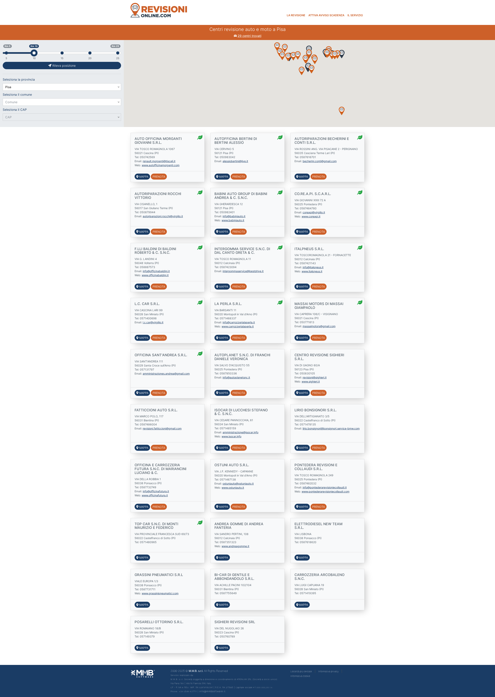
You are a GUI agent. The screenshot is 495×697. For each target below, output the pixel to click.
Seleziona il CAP (15, 110)
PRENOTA (159, 176)
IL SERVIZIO (355, 15)
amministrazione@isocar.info (240, 432)
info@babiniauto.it (234, 216)
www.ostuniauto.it (233, 487)
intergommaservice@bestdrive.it (243, 271)
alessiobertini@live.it (235, 161)
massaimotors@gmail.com (319, 326)
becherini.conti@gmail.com (320, 161)
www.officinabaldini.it (155, 275)
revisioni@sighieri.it (315, 377)
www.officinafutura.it (155, 495)
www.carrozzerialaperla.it (238, 326)
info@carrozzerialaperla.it (239, 322)
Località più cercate (301, 671)
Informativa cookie (300, 676)
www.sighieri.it (311, 381)
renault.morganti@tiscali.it (159, 161)
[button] (301, 71)
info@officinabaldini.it (156, 271)
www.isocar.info (231, 436)
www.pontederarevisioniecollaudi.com (325, 491)
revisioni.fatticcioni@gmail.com (162, 428)
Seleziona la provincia (19, 79)
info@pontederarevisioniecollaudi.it (325, 487)
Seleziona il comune (17, 94)
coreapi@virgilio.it (314, 212)
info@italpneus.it (313, 267)
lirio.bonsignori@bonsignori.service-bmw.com (331, 428)
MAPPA (143, 176)
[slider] (34, 52)
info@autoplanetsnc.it (236, 377)
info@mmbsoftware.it (212, 691)
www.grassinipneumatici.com (160, 593)
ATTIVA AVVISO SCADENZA (326, 15)
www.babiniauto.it (233, 220)
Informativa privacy (328, 671)
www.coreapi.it (311, 216)
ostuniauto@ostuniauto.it (238, 483)
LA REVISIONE (296, 15)
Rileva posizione (63, 65)
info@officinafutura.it (156, 491)
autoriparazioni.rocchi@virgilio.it (163, 216)
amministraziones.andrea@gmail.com (166, 373)
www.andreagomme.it (235, 546)
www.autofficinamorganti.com (160, 165)
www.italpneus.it (312, 271)
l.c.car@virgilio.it (153, 322)
